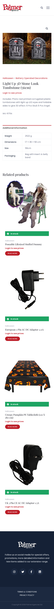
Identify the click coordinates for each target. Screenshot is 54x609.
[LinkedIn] (40, 571)
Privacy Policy (27, 595)
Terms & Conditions (27, 591)
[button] (42, 8)
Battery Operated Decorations (31, 78)
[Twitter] (23, 571)
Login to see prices (12, 92)
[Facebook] (31, 571)
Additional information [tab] (15, 127)
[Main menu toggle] (48, 7)
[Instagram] (14, 571)
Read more (12, 253)
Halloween (8, 78)
